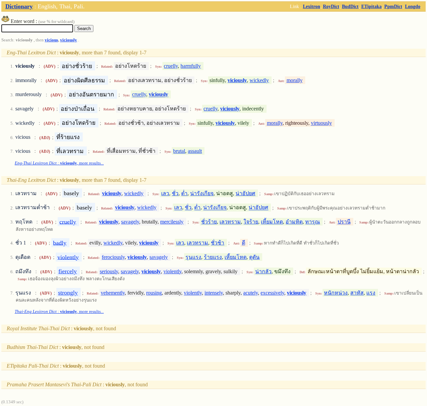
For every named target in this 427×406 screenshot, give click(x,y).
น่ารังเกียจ (202, 193)
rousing (154, 293)
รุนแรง (193, 257)
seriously (109, 271)
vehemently (113, 293)
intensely (213, 293)
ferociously (113, 257)
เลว (165, 193)
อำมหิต (294, 222)
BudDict (350, 6)
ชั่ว (175, 193)
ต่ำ (184, 193)
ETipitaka (371, 6)
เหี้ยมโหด (272, 222)
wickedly (259, 80)
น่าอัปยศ (245, 193)
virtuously (321, 123)
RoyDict (331, 6)
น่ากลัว (263, 271)
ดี (243, 243)
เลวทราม (230, 222)
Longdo (412, 6)
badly (59, 242)
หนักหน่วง (336, 293)
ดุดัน (254, 257)
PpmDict (393, 6)
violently (68, 257)
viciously (68, 40)
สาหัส (357, 293)
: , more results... (59, 163)
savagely (130, 222)
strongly (68, 292)
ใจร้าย (251, 222)
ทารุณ (312, 222)
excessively (272, 293)
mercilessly (171, 222)
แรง (370, 293)
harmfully (190, 66)
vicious (51, 40)
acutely (250, 293)
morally (295, 80)
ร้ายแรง (213, 257)
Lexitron (311, 6)
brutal (179, 151)
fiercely (67, 271)
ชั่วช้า (217, 243)
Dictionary (19, 6)
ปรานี (344, 222)
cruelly (171, 66)
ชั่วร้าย (209, 222)
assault (195, 151)
